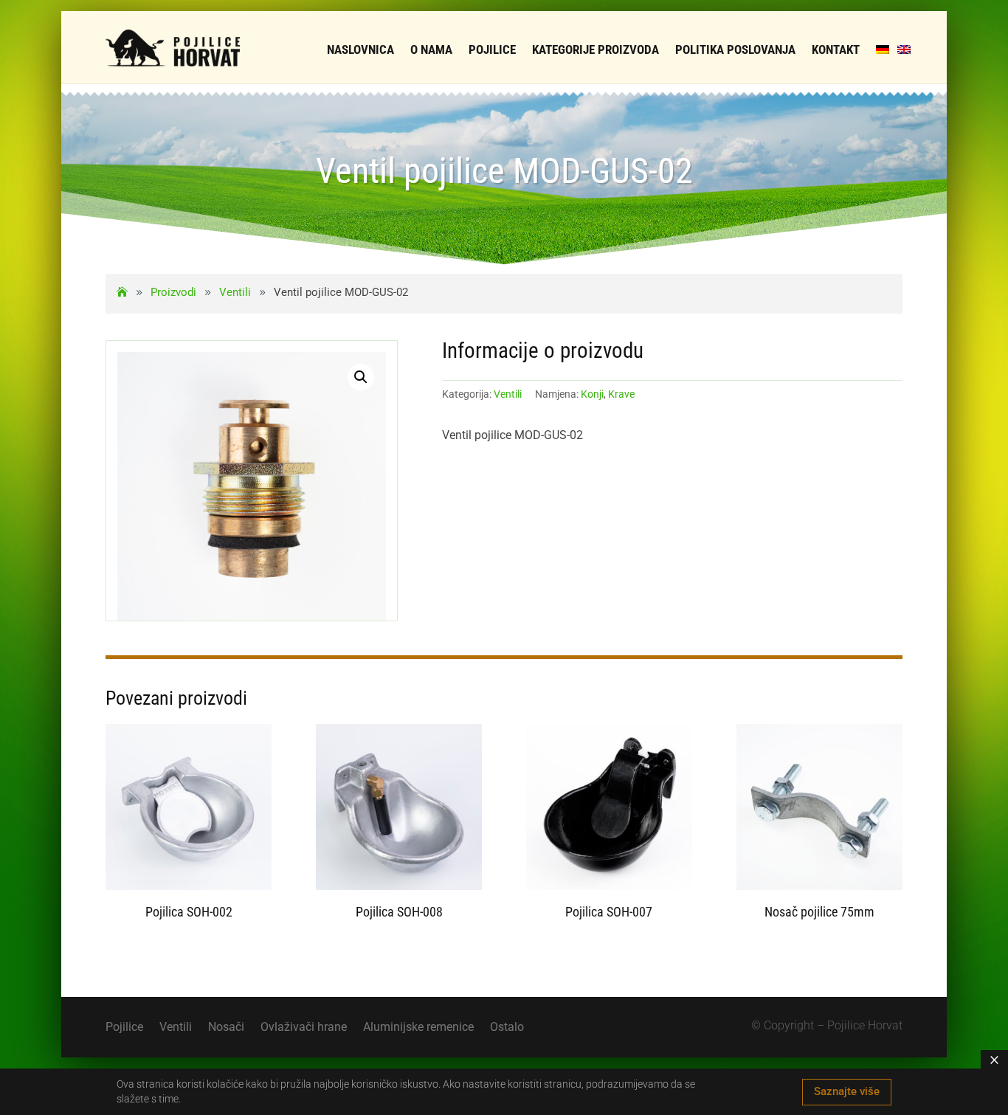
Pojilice (124, 1028)
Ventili (508, 394)
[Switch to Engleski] (904, 49)
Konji (592, 394)
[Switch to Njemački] (882, 49)
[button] (361, 377)
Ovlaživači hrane (303, 1028)
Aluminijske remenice (418, 1028)
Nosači (226, 1028)
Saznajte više (847, 1091)
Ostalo (507, 1028)
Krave (621, 394)
